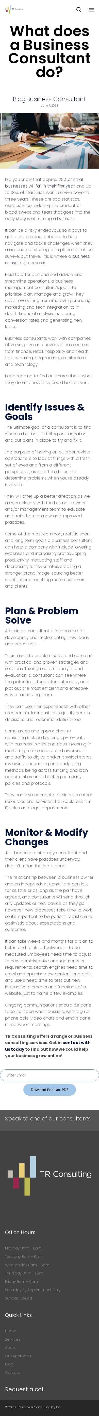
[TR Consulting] (14, 9)
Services (12, 1339)
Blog (19, 99)
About (10, 1347)
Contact (12, 1372)
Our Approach (18, 1356)
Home (10, 1330)
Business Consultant (56, 99)
